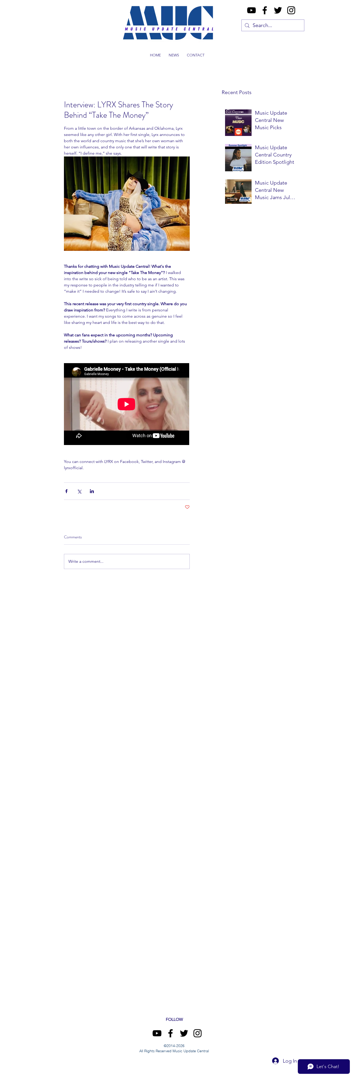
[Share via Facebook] (66, 491)
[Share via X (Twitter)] (79, 491)
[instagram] (291, 10)
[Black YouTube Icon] (251, 10)
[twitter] (278, 10)
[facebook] (264, 10)
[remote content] (127, 404)
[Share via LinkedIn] (91, 491)
